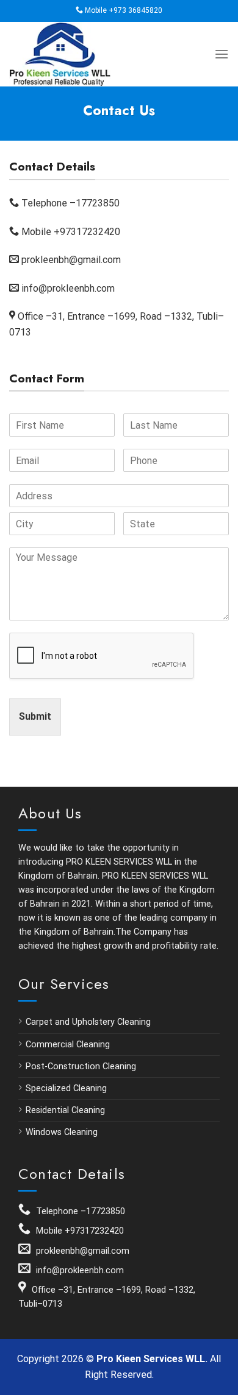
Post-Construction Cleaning (81, 1066)
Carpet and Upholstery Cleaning (88, 1022)
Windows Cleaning (62, 1132)
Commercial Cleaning (68, 1044)
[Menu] (221, 54)
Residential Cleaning (65, 1110)
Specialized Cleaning (66, 1088)
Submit (35, 716)
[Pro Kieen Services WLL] (70, 54)
